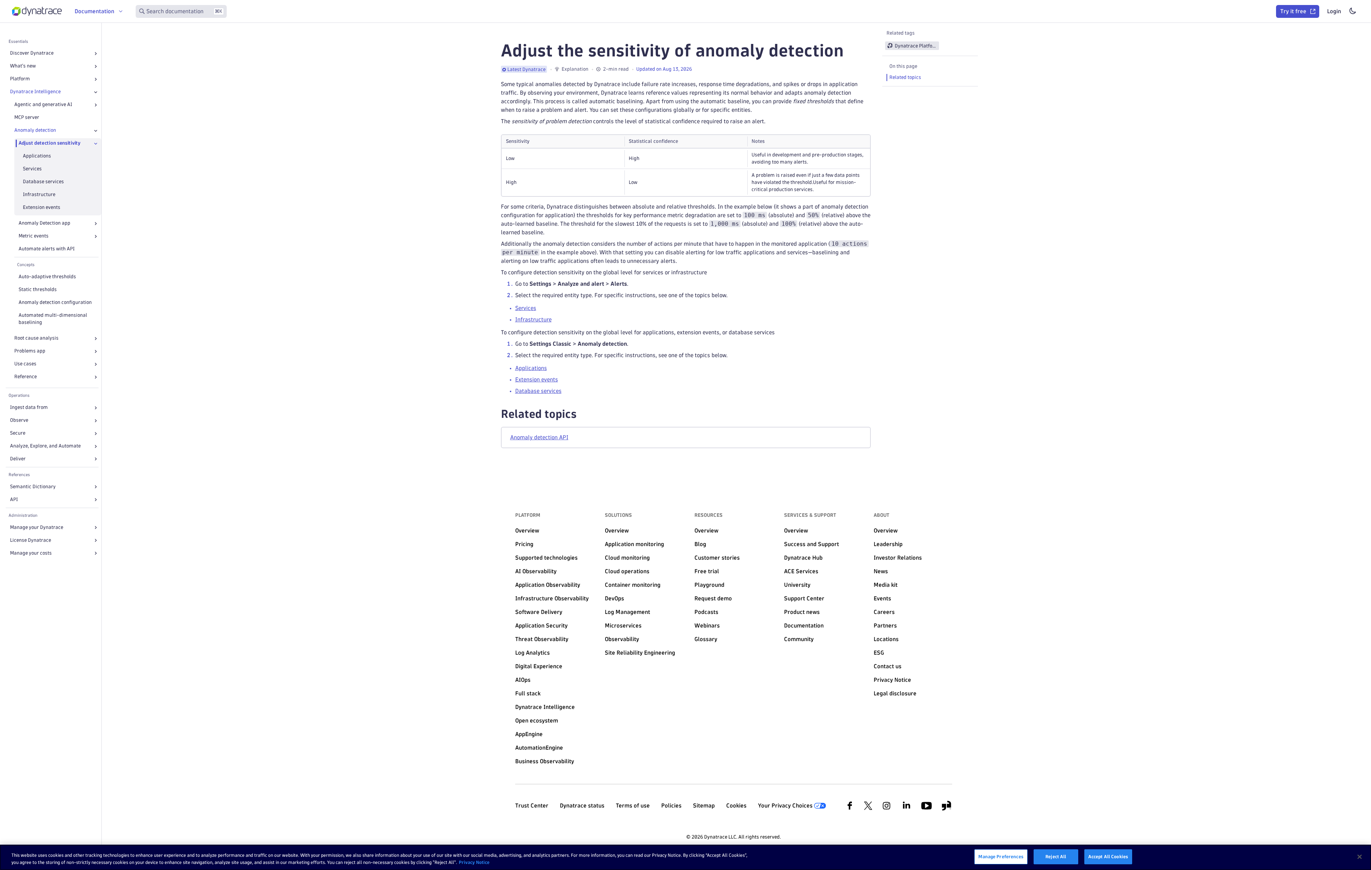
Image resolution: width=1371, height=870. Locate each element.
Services (32, 169)
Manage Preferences (1000, 856)
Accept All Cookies (1108, 856)
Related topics (905, 77)
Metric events (34, 236)
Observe (19, 420)
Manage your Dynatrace (36, 527)
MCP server (26, 117)
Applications (37, 156)
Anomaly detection (35, 130)
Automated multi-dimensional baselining (53, 319)
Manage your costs (31, 553)
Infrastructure (39, 194)
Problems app (29, 351)
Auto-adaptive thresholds (47, 277)
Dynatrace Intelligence (35, 92)
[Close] (95, 92)
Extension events (41, 207)
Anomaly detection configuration (55, 302)
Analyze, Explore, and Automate (45, 446)
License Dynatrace (30, 540)
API (14, 499)
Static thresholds (38, 290)
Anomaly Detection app (44, 223)
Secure (17, 433)
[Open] (95, 54)
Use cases (25, 364)
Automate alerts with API (47, 249)
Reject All (1055, 856)
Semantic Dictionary (33, 486)
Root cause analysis (36, 338)
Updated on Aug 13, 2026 (664, 69)
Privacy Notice (474, 862)
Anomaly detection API (539, 437)
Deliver (18, 459)
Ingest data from (29, 407)
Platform (20, 79)
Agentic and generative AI (43, 104)
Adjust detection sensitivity (49, 143)
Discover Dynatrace (32, 53)
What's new (23, 66)
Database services (43, 182)
